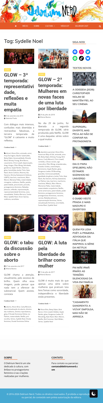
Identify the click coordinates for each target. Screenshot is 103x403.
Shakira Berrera (20, 194)
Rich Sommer (49, 319)
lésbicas (28, 175)
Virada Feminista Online (20, 321)
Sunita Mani (42, 205)
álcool (8, 153)
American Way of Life (46, 154)
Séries (59, 200)
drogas (11, 165)
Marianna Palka (44, 186)
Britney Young (14, 160)
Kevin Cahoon (14, 172)
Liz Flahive (42, 181)
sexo (28, 192)
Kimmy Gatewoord (18, 175)
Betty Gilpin (8, 158)
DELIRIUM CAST (81, 26)
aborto (8, 307)
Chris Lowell (17, 163)
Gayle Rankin (16, 168)
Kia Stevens (47, 178)
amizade (23, 153)
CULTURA (49, 26)
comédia (41, 162)
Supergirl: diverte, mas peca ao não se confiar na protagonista (83, 134)
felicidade (27, 165)
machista (41, 183)
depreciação (27, 163)
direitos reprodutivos (23, 311)
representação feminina (47, 200)
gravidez (41, 174)
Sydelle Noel (13, 197)
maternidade (26, 180)
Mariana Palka (15, 180)
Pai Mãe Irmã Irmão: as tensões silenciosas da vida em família (83, 275)
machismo (21, 177)
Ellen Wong (18, 165)
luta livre (13, 177)
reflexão (14, 189)
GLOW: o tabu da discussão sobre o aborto (18, 251)
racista (40, 198)
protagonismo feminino (12, 187)
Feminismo (42, 169)
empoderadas (61, 164)
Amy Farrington (10, 155)
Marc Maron (56, 183)
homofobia (12, 170)
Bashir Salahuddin (23, 155)
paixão (28, 182)
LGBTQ (6, 177)
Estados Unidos (44, 166)
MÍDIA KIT (65, 26)
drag (6, 165)
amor (29, 153)
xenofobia (15, 199)
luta (48, 181)
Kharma (23, 172)
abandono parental (47, 152)
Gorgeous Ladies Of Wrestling (49, 171)
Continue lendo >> (10, 147)
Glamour (25, 168)
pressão (27, 184)
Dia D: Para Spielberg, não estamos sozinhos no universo (82, 171)
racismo (60, 195)
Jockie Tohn (58, 176)
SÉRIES (7, 70)
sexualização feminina (46, 203)
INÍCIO (25, 26)
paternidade (8, 184)
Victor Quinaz (24, 197)
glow (6, 170)
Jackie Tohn (21, 170)
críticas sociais (50, 162)
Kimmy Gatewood (58, 178)
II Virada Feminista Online (17, 314)
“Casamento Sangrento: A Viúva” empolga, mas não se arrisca (83, 309)
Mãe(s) (48, 183)
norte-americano (44, 191)
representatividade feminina (14, 192)
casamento (8, 163)
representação (23, 189)
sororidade (60, 203)
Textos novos (82, 67)
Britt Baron (24, 160)
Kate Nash (50, 317)
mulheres (15, 182)
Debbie (56, 312)
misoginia (7, 182)
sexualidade (8, 194)
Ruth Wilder (59, 319)
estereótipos (55, 166)
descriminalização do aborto (14, 309)
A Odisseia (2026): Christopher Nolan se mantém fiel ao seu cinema (83, 97)
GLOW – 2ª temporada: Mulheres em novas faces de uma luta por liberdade (52, 94)
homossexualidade (52, 174)
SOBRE (36, 26)
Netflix (22, 182)
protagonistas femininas (47, 195)
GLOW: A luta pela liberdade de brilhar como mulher (52, 254)
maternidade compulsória (48, 188)
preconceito (18, 184)
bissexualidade (19, 158)
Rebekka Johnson (50, 198)
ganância (7, 168)
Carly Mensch (49, 159)
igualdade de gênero (46, 176)
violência (7, 199)
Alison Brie (15, 153)
